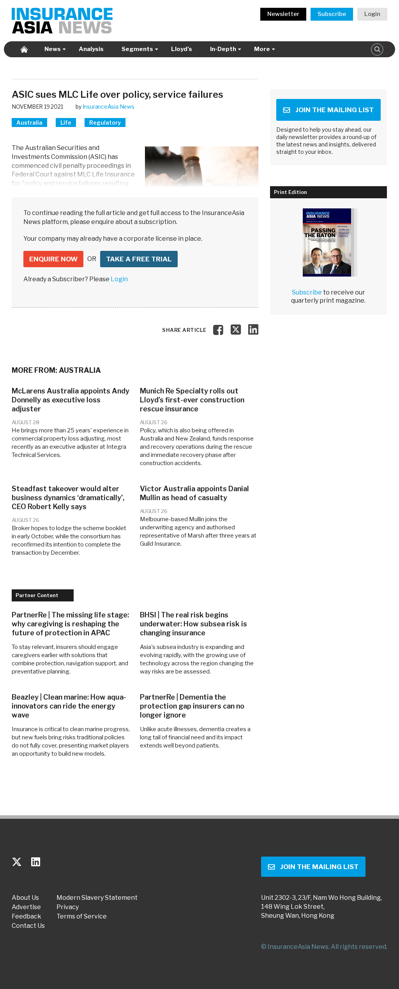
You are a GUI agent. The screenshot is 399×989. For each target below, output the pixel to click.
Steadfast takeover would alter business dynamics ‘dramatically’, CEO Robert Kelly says (68, 498)
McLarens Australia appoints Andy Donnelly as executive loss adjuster (70, 400)
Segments (137, 49)
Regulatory (105, 122)
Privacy (67, 907)
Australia (29, 122)
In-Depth (223, 49)
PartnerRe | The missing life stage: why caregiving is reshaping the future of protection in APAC (70, 624)
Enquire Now (53, 259)
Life (65, 122)
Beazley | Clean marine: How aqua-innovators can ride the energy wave (69, 706)
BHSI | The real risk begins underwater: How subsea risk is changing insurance (193, 624)
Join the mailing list (334, 110)
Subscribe (332, 14)
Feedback (26, 916)
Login (372, 14)
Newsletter (283, 14)
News (52, 49)
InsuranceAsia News (108, 106)
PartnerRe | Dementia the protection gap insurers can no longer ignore (192, 706)
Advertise (26, 907)
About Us (25, 898)
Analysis (91, 49)
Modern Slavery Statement (97, 898)
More (262, 49)
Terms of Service (81, 916)
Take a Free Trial (139, 259)
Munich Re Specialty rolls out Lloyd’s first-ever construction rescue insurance (192, 400)
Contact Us (28, 926)
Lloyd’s (181, 49)
